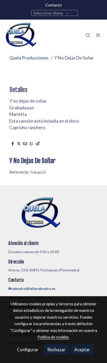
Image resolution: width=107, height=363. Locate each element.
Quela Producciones (29, 58)
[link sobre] (53, 216)
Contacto (53, 5)
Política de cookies (53, 337)
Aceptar (82, 349)
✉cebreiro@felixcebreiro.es (32, 289)
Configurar (27, 349)
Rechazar (56, 349)
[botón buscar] (87, 35)
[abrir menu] (98, 35)
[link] (20, 35)
